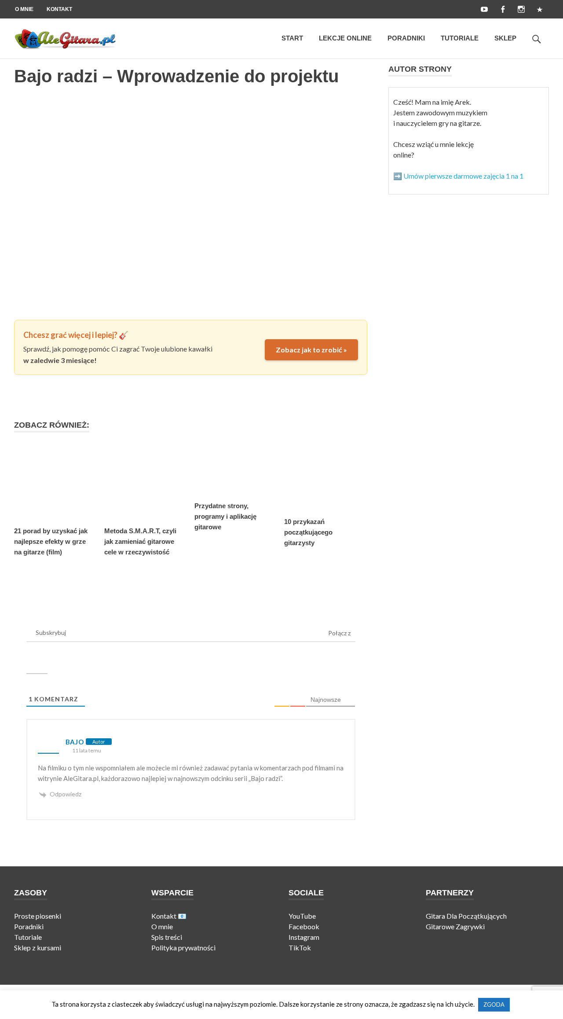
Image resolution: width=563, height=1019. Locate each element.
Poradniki (406, 38)
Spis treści (166, 937)
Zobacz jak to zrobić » (311, 349)
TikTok (300, 947)
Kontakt (59, 9)
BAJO (75, 742)
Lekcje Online (345, 38)
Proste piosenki (37, 916)
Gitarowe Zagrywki (455, 926)
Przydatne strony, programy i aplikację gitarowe (225, 516)
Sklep (505, 38)
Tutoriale (460, 38)
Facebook (304, 926)
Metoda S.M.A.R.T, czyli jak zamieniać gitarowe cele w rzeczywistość (140, 541)
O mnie (24, 9)
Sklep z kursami (37, 947)
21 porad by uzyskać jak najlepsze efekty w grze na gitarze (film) (51, 541)
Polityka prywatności (183, 947)
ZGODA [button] (494, 1004)
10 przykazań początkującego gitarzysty (308, 532)
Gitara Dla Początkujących (466, 916)
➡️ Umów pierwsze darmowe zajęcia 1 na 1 (458, 176)
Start (292, 38)
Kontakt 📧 (168, 916)
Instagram (304, 937)
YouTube (303, 916)
